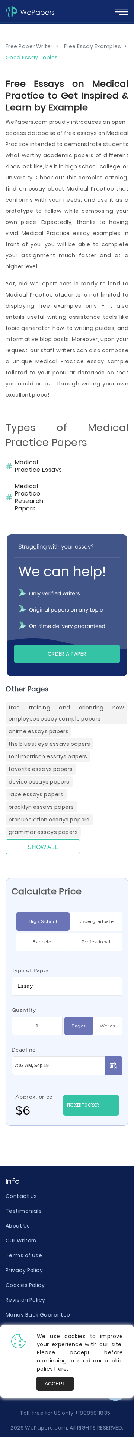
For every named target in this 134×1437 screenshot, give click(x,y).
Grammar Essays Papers (43, 832)
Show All (43, 847)
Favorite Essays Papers (41, 769)
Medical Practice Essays (38, 466)
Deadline (24, 1050)
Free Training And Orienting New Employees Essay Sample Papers (66, 713)
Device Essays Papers (39, 781)
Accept (55, 1384)
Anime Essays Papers (38, 731)
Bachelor (43, 941)
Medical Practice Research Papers (29, 497)
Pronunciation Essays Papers (49, 819)
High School (43, 921)
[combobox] (67, 986)
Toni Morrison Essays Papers (48, 756)
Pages (78, 1025)
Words (107, 1025)
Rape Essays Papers (36, 794)
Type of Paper (30, 970)
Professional (96, 941)
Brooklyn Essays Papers (41, 807)
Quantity (24, 1010)
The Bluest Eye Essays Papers (49, 744)
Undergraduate (96, 921)
